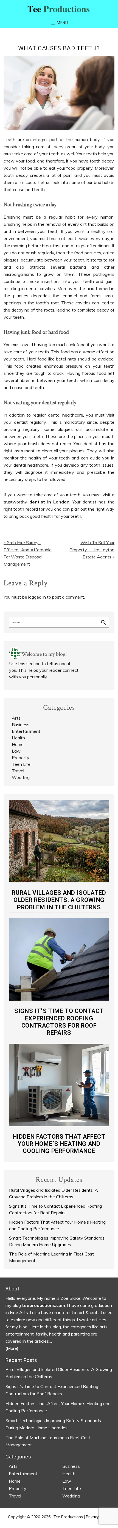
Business (20, 724)
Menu (62, 23)
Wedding (21, 777)
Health (18, 737)
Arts (16, 718)
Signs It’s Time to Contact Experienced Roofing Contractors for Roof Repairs (59, 1021)
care (40, 146)
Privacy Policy (98, 1516)
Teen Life (21, 764)
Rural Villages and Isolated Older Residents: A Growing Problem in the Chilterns (59, 900)
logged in (37, 597)
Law (16, 751)
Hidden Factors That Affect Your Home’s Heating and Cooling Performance (59, 1144)
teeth (43, 351)
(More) (11, 1348)
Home (18, 744)
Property (20, 757)
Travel (18, 770)
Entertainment (26, 731)
